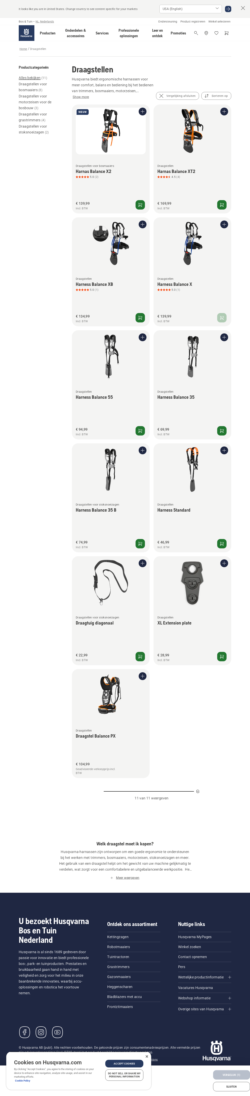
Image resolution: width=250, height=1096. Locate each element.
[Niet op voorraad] (222, 317)
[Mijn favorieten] (216, 33)
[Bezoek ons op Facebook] (24, 1032)
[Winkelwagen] (226, 33)
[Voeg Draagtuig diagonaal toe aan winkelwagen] (140, 656)
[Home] (26, 33)
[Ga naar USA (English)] (228, 9)
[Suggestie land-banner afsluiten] (243, 8)
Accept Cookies (124, 1063)
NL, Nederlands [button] (45, 21)
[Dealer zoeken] (206, 33)
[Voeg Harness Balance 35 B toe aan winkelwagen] (140, 543)
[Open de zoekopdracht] (196, 33)
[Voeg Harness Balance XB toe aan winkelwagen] (140, 317)
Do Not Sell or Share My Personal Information (124, 1075)
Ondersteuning (167, 21)
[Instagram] (41, 1032)
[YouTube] (57, 1032)
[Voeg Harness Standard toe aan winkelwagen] (222, 543)
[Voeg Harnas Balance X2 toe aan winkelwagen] (140, 205)
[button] (48, 33)
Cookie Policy (22, 1080)
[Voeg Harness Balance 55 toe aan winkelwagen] (140, 431)
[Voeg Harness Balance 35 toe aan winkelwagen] (222, 431)
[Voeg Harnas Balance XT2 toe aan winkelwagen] (222, 205)
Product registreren (192, 21)
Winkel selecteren (219, 21)
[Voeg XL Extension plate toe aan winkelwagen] (222, 656)
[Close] (146, 1056)
